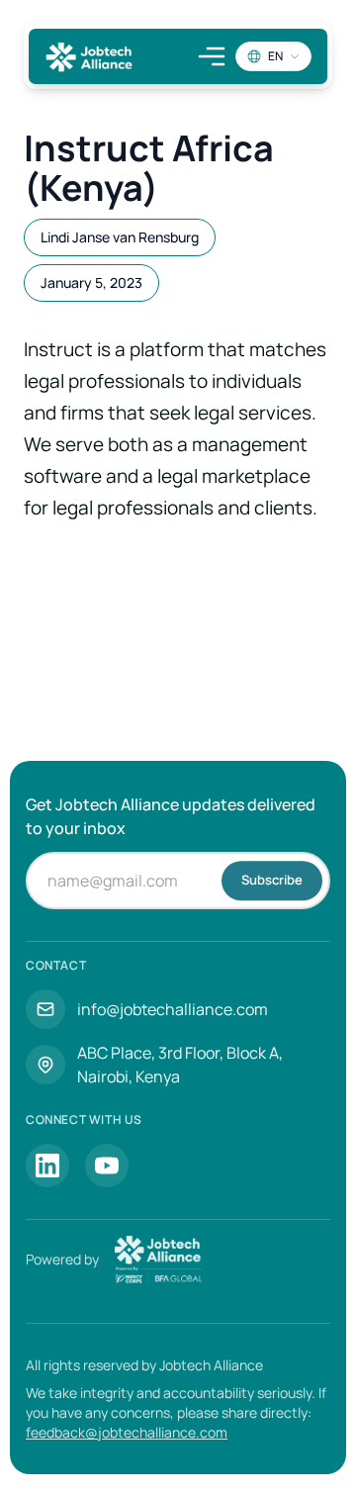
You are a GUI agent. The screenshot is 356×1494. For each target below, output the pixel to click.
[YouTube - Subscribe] (107, 1165)
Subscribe (272, 879)
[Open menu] (211, 56)
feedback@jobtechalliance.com (126, 1432)
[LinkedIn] (47, 1165)
